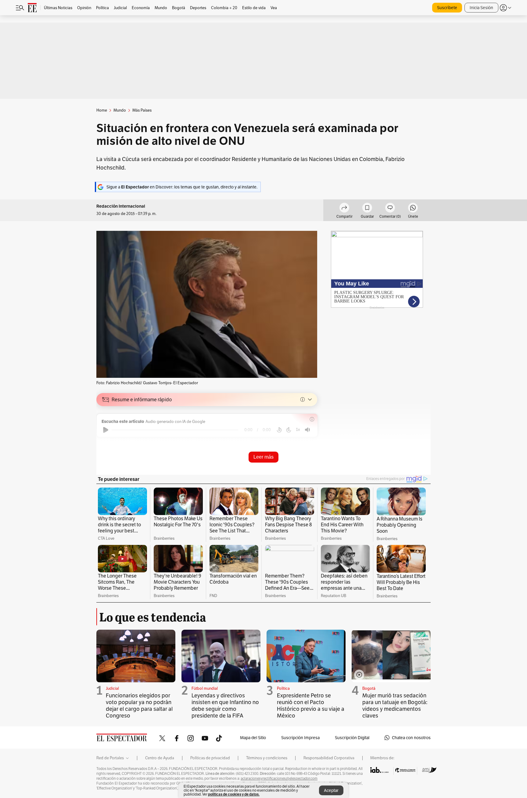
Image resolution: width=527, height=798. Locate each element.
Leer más (263, 457)
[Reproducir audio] (106, 430)
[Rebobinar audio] (279, 430)
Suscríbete (447, 7)
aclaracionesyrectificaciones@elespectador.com (279, 778)
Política (283, 688)
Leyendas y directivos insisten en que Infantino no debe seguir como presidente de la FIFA (225, 705)
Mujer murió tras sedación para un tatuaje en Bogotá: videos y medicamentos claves (394, 705)
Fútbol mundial (205, 688)
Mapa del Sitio (253, 737)
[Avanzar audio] (288, 430)
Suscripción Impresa (300, 737)
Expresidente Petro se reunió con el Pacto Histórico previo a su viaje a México (310, 705)
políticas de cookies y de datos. (234, 794)
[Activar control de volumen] (307, 429)
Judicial (112, 688)
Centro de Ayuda (159, 758)
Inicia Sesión (481, 7)
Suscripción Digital (352, 737)
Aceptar (331, 790)
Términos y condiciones (266, 758)
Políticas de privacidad (210, 758)
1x (298, 429)
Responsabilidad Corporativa (328, 758)
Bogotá (368, 688)
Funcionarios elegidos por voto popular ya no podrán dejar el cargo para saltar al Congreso (139, 705)
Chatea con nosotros (411, 737)
